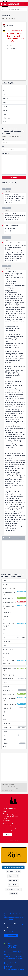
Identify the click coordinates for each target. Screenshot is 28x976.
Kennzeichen (13, 880)
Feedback (7, 834)
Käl (14, 638)
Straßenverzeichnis (13, 871)
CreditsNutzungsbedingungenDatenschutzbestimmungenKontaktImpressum (11, 816)
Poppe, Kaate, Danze (14, 668)
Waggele (14, 708)
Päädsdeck (6, 118)
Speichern (14, 177)
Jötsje (5, 630)
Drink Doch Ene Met (14, 592)
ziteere (5, 731)
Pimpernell (6, 91)
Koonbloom (6, 641)
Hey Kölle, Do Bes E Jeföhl (14, 625)
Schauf (5, 682)
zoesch (5, 739)
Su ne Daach (14, 690)
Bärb (4, 580)
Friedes (5, 620)
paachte (5, 110)
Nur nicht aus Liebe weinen (14, 662)
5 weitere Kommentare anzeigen (13, 538)
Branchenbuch (13, 876)
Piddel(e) (5, 98)
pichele (5, 95)
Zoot (4, 747)
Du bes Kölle (14, 598)
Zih (4, 716)
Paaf (4, 122)
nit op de (5, 657)
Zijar (4, 720)
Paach (5, 106)
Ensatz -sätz (7, 612)
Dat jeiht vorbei (14, 588)
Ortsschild (13, 894)
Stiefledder (6, 686)
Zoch (14, 735)
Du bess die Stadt (14, 602)
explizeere (6, 616)
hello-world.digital (11, 935)
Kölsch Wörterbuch (10, 4)
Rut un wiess (14, 679)
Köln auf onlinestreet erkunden (13, 867)
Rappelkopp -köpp (8, 675)
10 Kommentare (13, 48)
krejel (4, 645)
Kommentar (5, 153)
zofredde (14, 743)
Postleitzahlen (13, 885)
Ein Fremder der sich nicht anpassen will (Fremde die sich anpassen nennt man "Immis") (15, 36)
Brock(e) (5, 584)
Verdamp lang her (14, 704)
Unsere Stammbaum (14, 698)
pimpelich (6, 87)
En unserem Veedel (14, 606)
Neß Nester (6, 653)
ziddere (5, 712)
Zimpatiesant (7, 723)
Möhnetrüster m (8, 649)
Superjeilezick (14, 694)
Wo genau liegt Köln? (13, 889)
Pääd (4, 114)
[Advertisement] (14, 66)
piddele (5, 102)
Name (3, 140)
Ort (3, 146)
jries (4, 634)
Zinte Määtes (14, 727)
